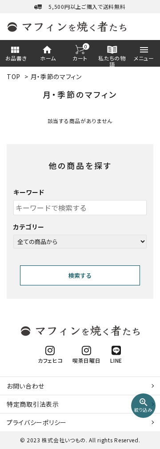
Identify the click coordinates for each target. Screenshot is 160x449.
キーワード (28, 192)
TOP (13, 76)
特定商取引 (33, 404)
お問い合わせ (25, 385)
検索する (80, 275)
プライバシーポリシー (37, 422)
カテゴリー (28, 226)
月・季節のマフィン (56, 76)
